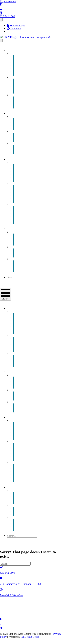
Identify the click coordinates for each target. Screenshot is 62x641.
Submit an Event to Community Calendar (33, 72)
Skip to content (8, 1)
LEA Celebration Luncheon (34, 106)
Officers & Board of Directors (36, 267)
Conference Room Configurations (27, 239)
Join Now (15, 28)
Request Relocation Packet (34, 222)
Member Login (17, 25)
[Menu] (1, 19)
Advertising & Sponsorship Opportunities (31, 81)
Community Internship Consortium (29, 87)
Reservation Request (31, 244)
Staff (22, 270)
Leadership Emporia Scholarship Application (34, 102)
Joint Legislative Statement (34, 255)
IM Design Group (30, 636)
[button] (14, 281)
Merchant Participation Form (35, 152)
